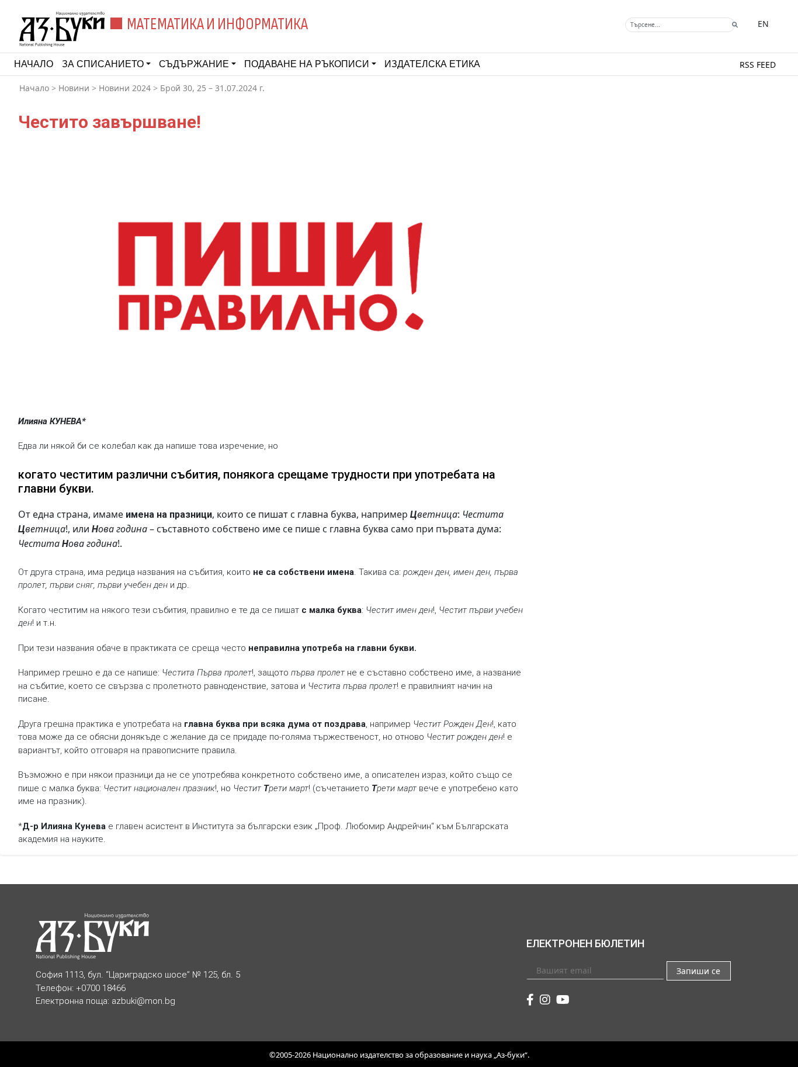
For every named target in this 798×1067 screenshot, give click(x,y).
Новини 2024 (125, 87)
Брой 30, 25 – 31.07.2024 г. (212, 87)
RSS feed (758, 64)
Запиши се (698, 970)
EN (763, 23)
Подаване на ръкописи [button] (306, 64)
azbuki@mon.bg (143, 1001)
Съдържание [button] (194, 64)
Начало (33, 64)
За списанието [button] (103, 64)
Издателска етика (432, 64)
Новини (73, 87)
